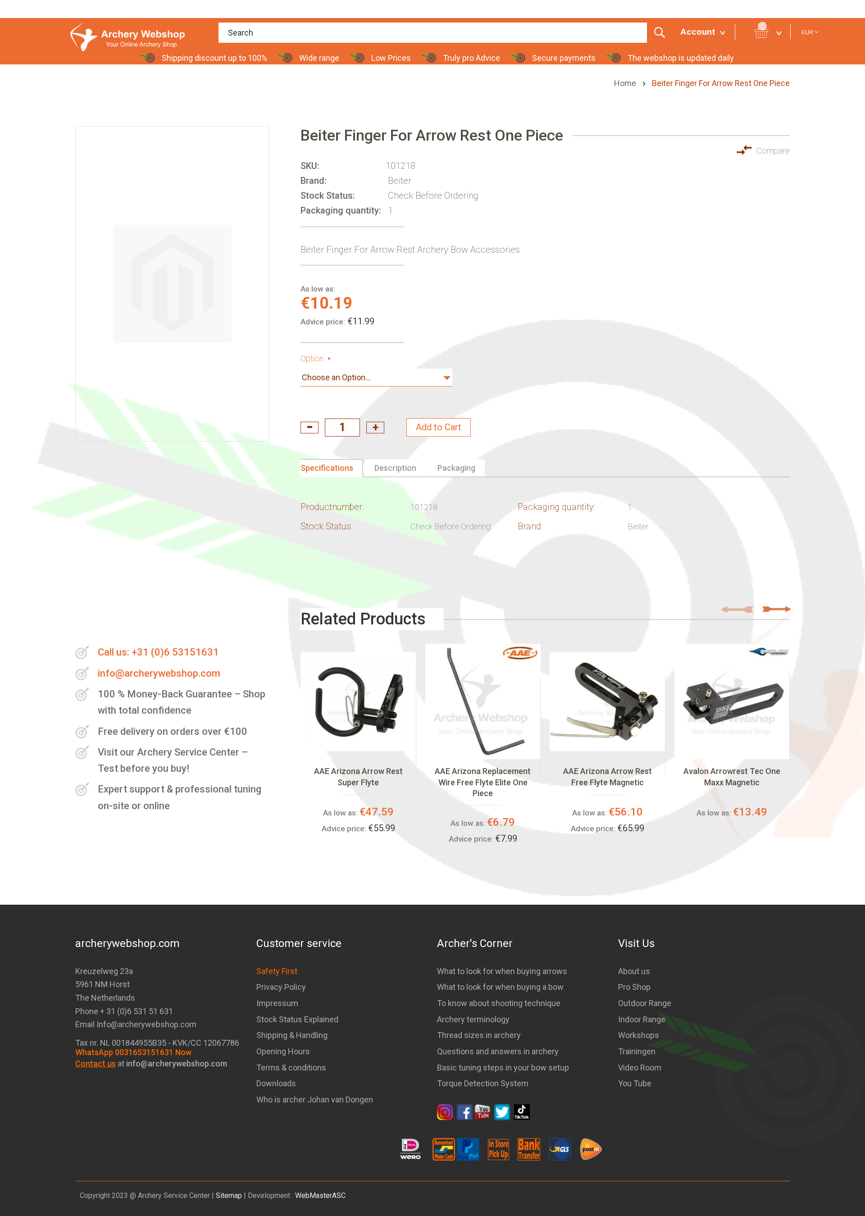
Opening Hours (283, 1051)
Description (395, 468)
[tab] (331, 468)
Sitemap (229, 1195)
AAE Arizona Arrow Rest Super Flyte (358, 776)
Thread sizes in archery (479, 1035)
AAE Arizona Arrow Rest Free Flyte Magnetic (607, 776)
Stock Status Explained (297, 1019)
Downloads (276, 1083)
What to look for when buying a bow (500, 987)
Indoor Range (641, 1019)
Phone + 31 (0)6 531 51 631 (124, 1011)
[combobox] (445, 33)
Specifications (326, 468)
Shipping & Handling (292, 1035)
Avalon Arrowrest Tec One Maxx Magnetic (731, 776)
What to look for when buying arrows (502, 971)
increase (375, 427)
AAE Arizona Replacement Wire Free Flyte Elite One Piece (483, 782)
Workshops (638, 1035)
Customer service (298, 943)
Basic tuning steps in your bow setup (503, 1067)
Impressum (277, 1003)
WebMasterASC (320, 1195)
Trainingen (637, 1051)
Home (626, 83)
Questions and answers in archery (498, 1051)
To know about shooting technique (498, 1003)
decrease (309, 427)
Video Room (639, 1067)
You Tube (634, 1083)
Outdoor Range (644, 1003)
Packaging (456, 468)
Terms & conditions (291, 1067)
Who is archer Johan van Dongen (314, 1099)
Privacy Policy (281, 987)
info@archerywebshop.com (159, 673)
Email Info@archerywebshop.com (135, 1024)
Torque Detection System (482, 1083)
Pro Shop (634, 987)
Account (697, 31)
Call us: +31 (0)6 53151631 (158, 652)
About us (634, 971)
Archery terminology (473, 1019)
